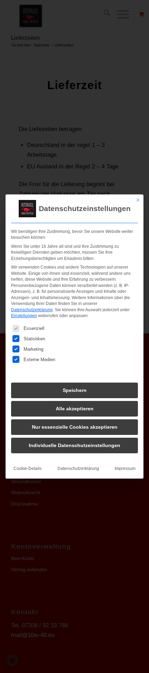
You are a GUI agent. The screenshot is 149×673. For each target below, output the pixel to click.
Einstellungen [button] (24, 315)
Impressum (125, 468)
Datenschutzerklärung (32, 309)
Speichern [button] (75, 390)
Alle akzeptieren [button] (75, 408)
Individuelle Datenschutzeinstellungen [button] (74, 445)
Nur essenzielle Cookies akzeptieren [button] (74, 427)
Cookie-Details (28, 468)
